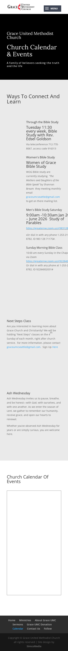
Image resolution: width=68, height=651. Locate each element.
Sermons (18, 624)
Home (11, 620)
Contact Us (33, 628)
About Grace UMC (45, 620)
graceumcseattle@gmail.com (43, 196)
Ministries (25, 620)
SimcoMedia (34, 646)
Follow (48, 628)
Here (55, 347)
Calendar (18, 628)
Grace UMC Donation (39, 624)
